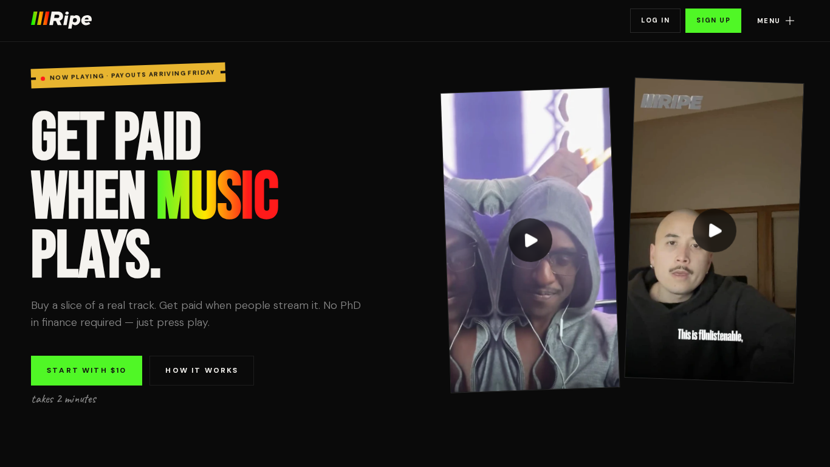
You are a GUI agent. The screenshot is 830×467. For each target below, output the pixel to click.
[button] (774, 21)
